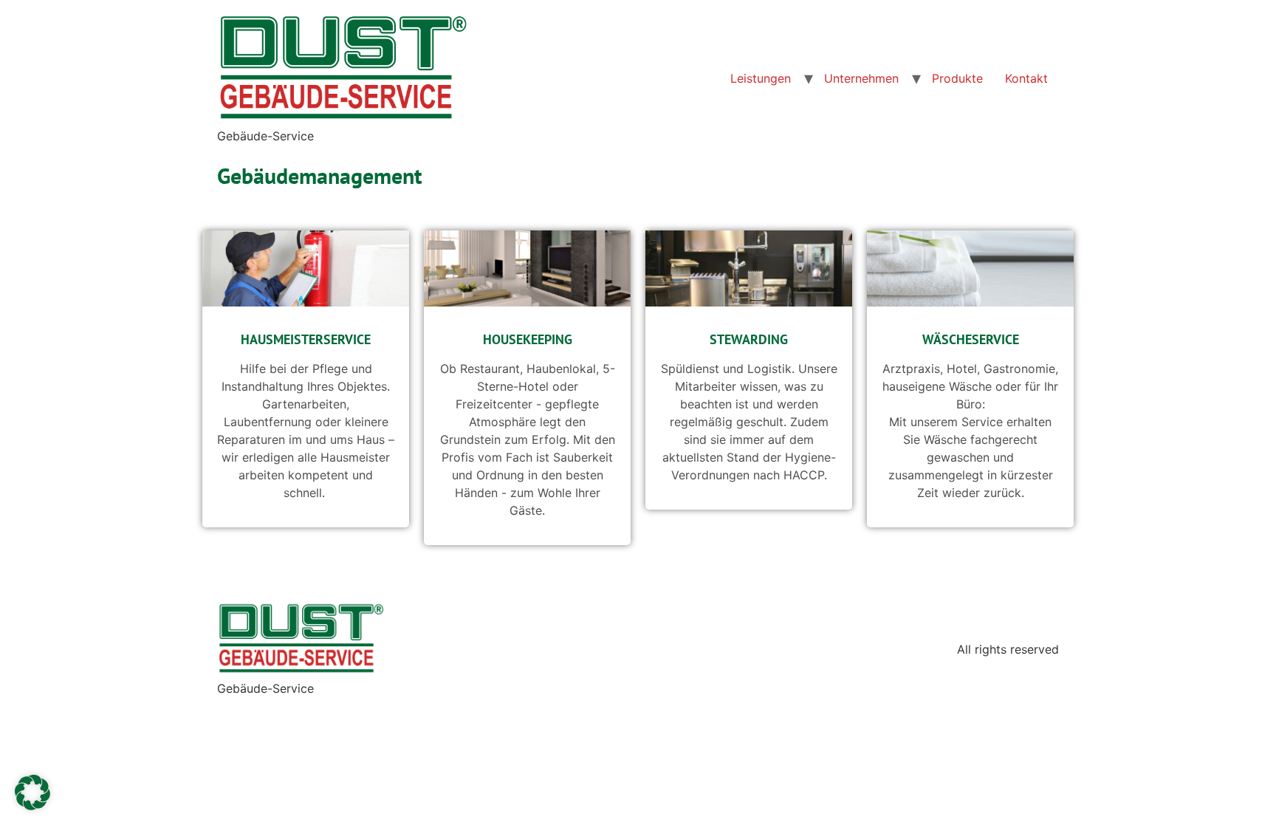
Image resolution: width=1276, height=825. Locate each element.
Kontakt (1026, 78)
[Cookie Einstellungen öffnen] (32, 805)
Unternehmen (861, 78)
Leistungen (760, 78)
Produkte (957, 78)
